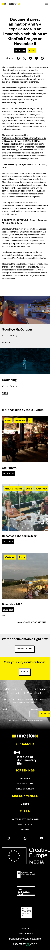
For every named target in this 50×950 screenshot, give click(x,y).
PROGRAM (25, 779)
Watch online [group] (24, 649)
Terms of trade (25, 934)
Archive (25, 829)
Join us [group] (24, 672)
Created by (19, 944)
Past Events (25, 824)
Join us (25, 804)
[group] (15, 712)
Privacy (25, 929)
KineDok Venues (25, 789)
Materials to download (25, 819)
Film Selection (25, 784)
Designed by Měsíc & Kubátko (25, 939)
